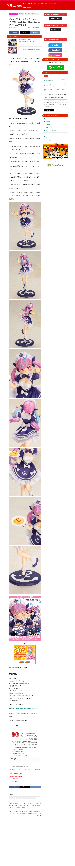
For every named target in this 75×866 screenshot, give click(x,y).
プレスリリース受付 (55, 18)
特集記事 (30, 3)
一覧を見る (48, 110)
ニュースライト (54, 95)
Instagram (48, 124)
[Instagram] (15, 759)
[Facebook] (18, 759)
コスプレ (56, 3)
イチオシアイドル (27, 7)
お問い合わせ (49, 140)
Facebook (48, 121)
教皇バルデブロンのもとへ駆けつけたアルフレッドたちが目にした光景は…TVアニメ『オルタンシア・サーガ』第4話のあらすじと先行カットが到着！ (25, 805)
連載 (35, 3)
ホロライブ (36, 13)
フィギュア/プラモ (13, 13)
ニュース (22, 13)
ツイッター (48, 118)
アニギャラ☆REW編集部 (35, 27)
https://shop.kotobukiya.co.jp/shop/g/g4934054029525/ (24, 708)
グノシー (47, 95)
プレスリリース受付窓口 (51, 130)
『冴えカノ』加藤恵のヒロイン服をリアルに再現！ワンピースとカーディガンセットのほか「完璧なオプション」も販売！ (25, 813)
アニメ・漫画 (40, 3)
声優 (46, 3)
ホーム (24, 3)
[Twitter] (12, 759)
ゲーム (50, 3)
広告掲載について (55, 29)
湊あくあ (12, 16)
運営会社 (48, 137)
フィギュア (28, 13)
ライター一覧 (49, 127)
